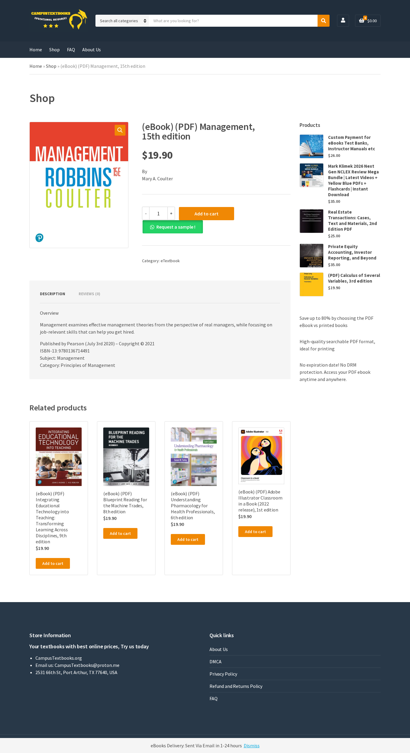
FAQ (71, 49)
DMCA (215, 661)
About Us (91, 49)
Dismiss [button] (252, 745)
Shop (54, 49)
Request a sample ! (175, 227)
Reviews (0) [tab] (89, 293)
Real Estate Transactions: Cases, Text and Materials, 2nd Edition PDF (352, 220)
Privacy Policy (223, 674)
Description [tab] (52, 293)
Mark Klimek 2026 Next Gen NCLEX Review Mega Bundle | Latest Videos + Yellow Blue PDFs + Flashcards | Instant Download (353, 180)
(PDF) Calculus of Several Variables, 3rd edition (354, 278)
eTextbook (170, 260)
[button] (120, 130)
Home (35, 49)
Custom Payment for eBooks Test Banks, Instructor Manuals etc (351, 143)
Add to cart (206, 214)
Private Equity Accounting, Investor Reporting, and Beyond (352, 252)
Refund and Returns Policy (236, 686)
